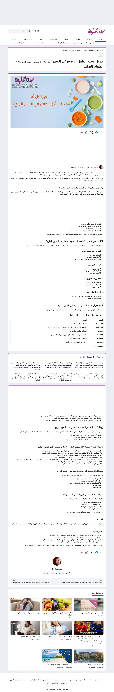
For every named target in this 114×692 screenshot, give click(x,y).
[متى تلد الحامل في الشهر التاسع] (25, 634)
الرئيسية (101, 50)
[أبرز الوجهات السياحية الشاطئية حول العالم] (57, 658)
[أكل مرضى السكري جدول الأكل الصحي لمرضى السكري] (57, 608)
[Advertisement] (60, 12)
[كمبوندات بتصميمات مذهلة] (88, 658)
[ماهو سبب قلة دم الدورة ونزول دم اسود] (57, 634)
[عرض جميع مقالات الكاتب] (101, 167)
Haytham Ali (89, 167)
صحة (100, 55)
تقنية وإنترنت (91, 645)
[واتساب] (86, 132)
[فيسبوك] (96, 132)
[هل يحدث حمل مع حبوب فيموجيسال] (88, 608)
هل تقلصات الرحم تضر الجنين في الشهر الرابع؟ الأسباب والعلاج (30, 582)
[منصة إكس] (91, 132)
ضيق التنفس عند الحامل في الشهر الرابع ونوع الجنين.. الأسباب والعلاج (81, 582)
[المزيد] (81, 132)
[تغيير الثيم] (37, 31)
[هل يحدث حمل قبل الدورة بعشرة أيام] (25, 608)
